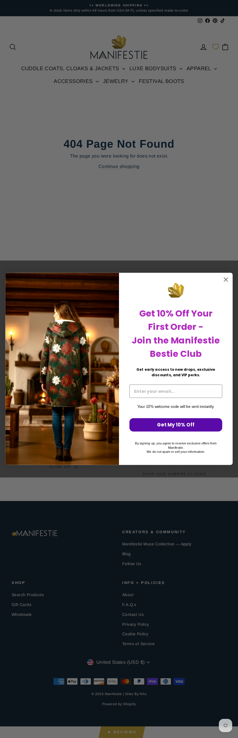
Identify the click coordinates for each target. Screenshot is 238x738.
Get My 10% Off (175, 425)
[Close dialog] (225, 279)
